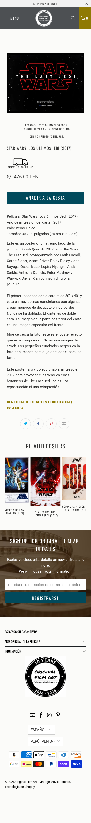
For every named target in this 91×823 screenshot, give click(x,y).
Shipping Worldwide (45, 4)
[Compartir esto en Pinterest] (51, 423)
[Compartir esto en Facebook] (38, 423)
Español (38, 730)
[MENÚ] (2, 18)
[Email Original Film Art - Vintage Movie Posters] (32, 715)
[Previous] (10, 83)
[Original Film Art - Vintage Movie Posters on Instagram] (49, 715)
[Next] (80, 83)
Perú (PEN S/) (43, 741)
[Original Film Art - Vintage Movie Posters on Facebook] (41, 715)
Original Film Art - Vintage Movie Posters (42, 782)
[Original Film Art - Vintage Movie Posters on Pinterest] (58, 715)
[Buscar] (73, 18)
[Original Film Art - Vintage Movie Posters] (43, 18)
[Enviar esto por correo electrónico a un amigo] (64, 423)
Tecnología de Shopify (20, 787)
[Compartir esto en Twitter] (25, 423)
